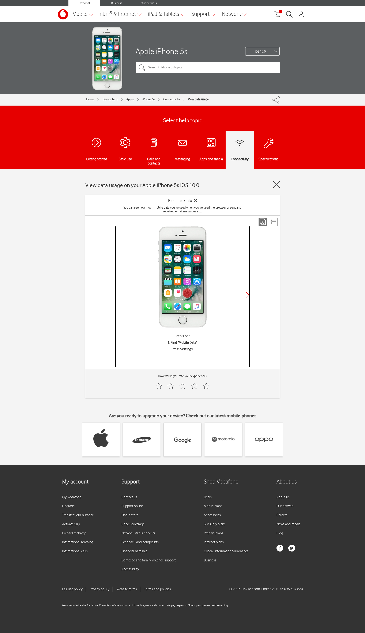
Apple (130, 99)
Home (90, 99)
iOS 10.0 (260, 51)
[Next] (247, 295)
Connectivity (171, 99)
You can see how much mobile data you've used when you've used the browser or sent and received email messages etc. (182, 209)
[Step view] (263, 222)
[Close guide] (276, 184)
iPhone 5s (148, 99)
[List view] (273, 222)
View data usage (198, 99)
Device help (110, 99)
